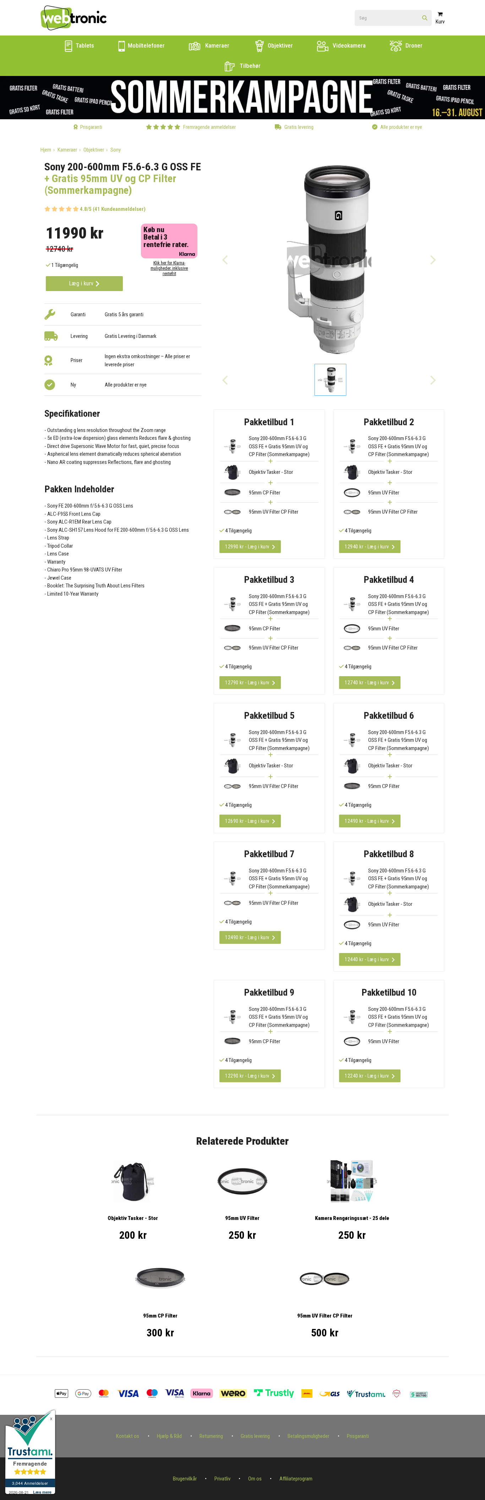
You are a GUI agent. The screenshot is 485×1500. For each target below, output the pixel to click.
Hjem (45, 150)
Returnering (211, 1436)
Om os (255, 1479)
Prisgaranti (358, 1436)
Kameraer (216, 45)
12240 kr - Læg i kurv (367, 1076)
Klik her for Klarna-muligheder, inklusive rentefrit (169, 268)
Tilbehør (249, 65)
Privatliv (222, 1479)
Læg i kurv (82, 283)
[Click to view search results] (424, 18)
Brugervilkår (185, 1479)
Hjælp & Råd (169, 1436)
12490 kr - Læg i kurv (367, 821)
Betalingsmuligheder (308, 1436)
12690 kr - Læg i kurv (247, 821)
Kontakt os (127, 1436)
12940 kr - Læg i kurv (367, 546)
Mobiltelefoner (145, 45)
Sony (115, 150)
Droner (413, 45)
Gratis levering (255, 1436)
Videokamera (348, 45)
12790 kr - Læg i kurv (247, 682)
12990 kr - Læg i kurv (247, 546)
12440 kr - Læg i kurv (367, 959)
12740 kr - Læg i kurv (367, 682)
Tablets (84, 45)
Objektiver (279, 45)
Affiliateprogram (295, 1479)
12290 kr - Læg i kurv (247, 1076)
